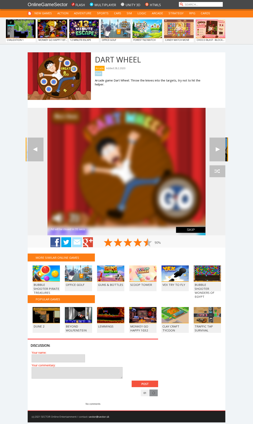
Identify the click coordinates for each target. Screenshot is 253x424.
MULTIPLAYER (105, 5)
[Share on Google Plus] (88, 242)
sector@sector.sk (99, 416)
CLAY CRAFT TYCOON (170, 328)
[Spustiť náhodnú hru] (217, 171)
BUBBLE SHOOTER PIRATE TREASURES (46, 289)
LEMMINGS (105, 326)
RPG (192, 13)
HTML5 (155, 5)
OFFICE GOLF (109, 40)
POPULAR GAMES (48, 299)
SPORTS (103, 13)
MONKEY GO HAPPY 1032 (139, 328)
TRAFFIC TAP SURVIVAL (204, 328)
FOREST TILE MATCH (144, 40)
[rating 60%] (128, 242)
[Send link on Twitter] (66, 242)
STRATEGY (176, 13)
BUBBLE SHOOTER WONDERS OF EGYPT (204, 291)
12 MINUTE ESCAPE (80, 40)
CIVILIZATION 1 (15, 40)
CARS (117, 13)
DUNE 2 (39, 326)
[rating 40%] (118, 242)
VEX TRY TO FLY (173, 285)
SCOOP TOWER (141, 285)
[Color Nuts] (35, 149)
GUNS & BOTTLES (110, 285)
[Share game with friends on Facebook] (55, 242)
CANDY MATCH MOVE (177, 40)
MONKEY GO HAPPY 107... (53, 40)
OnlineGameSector (48, 4)
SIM (129, 13)
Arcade (100, 68)
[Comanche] (217, 149)
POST (145, 384)
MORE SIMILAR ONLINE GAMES (57, 257)
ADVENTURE (83, 13)
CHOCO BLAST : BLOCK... (210, 40)
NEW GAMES (43, 13)
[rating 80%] (138, 242)
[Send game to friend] (77, 242)
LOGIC (141, 13)
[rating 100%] (148, 242)
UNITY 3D (133, 5)
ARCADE (157, 13)
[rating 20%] (108, 242)
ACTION (62, 13)
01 (144, 393)
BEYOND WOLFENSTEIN (76, 328)
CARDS (205, 13)
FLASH (80, 5)
